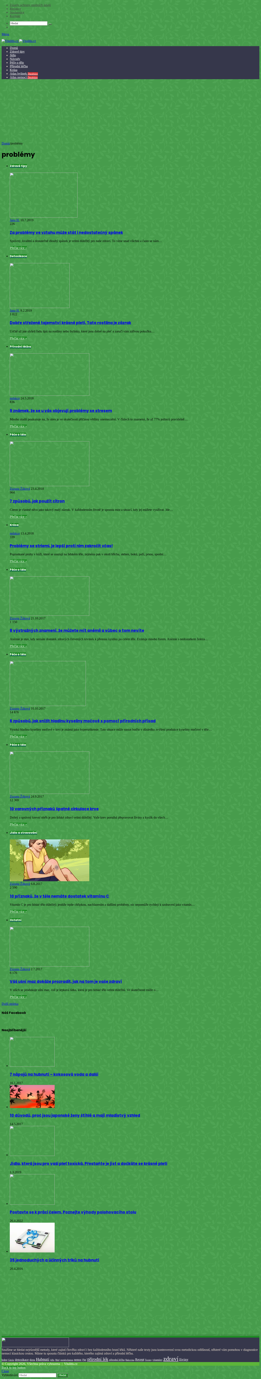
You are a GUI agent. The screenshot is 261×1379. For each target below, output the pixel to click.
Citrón (11, 1360)
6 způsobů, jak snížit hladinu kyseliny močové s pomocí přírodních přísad (83, 721)
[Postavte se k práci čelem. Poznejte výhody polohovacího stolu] (32, 1203)
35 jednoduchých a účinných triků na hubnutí (54, 1260)
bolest (4, 1359)
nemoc (78, 1359)
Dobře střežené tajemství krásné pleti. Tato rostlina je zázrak (70, 323)
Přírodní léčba (19, 66)
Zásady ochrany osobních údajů (30, 5)
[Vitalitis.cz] (19, 41)
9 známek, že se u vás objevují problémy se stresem (61, 410)
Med (57, 1360)
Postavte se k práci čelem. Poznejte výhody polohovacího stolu (73, 1212)
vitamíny (158, 1359)
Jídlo (13, 55)
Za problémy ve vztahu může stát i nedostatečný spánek (66, 232)
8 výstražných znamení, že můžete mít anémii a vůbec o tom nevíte (77, 630)
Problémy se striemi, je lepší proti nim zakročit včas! (61, 546)
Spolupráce (17, 12)
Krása (13, 70)
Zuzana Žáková (20, 488)
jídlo (52, 1360)
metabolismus (66, 1360)
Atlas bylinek (24, 73)
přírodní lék (97, 1359)
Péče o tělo (17, 62)
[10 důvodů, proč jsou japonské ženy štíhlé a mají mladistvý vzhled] (32, 1107)
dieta (32, 1359)
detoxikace (22, 1359)
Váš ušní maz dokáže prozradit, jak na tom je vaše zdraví (66, 981)
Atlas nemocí (24, 77)
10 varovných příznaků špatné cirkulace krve (54, 809)
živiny (183, 1359)
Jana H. (15, 220)
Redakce (15, 8)
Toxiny (148, 1360)
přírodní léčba (117, 1359)
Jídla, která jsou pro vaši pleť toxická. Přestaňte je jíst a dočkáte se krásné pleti (88, 1163)
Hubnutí (42, 1359)
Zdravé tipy (17, 51)
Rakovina (129, 1360)
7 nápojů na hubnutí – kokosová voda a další (54, 1074)
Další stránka (10, 1004)
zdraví (170, 1358)
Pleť (84, 1359)
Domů (14, 48)
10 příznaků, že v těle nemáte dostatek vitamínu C (59, 896)
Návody (15, 59)
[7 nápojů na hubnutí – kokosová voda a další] (32, 1065)
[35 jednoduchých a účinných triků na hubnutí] (32, 1251)
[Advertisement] (130, 111)
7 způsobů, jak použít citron (37, 501)
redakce (15, 398)
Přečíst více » (18, 248)
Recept (139, 1359)
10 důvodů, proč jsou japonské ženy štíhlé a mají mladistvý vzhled (75, 1115)
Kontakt (15, 16)
